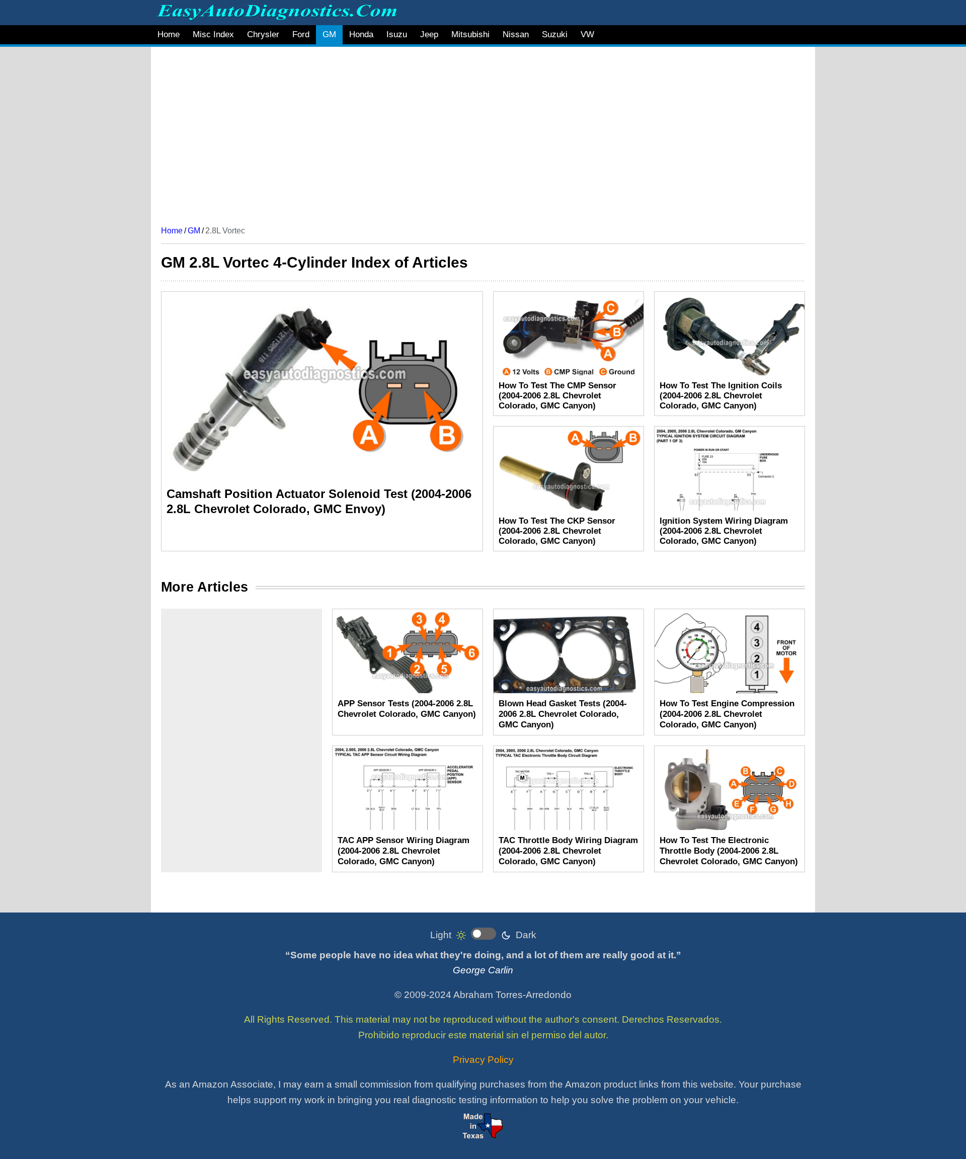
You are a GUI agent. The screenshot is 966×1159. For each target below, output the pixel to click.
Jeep (429, 34)
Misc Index (213, 34)
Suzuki (555, 34)
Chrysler (263, 34)
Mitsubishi (470, 34)
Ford (300, 34)
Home (168, 34)
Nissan (516, 34)
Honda (361, 34)
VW (587, 34)
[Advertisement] (463, 132)
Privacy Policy (483, 1059)
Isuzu (396, 34)
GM (329, 34)
